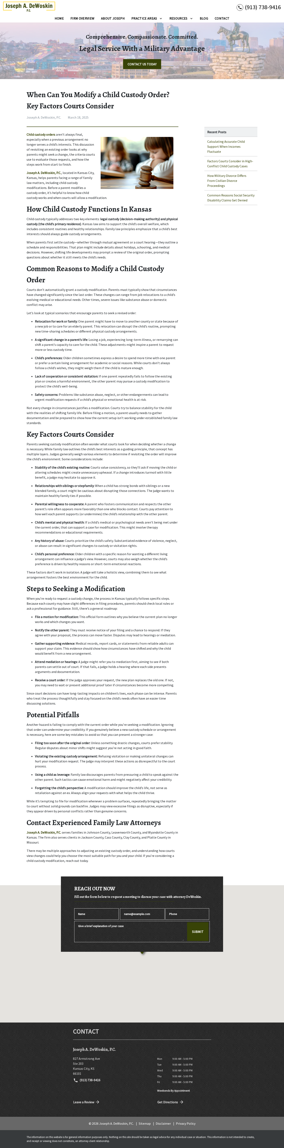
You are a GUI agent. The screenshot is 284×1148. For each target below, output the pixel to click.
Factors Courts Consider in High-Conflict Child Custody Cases (230, 163)
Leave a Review (83, 1102)
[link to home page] (29, 7)
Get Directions (167, 1102)
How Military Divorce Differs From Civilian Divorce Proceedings (226, 181)
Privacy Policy (185, 1123)
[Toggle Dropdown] (161, 18)
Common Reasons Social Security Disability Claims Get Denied (230, 197)
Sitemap (145, 1123)
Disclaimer (163, 1123)
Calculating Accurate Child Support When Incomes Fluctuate (226, 146)
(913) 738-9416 (89, 1080)
